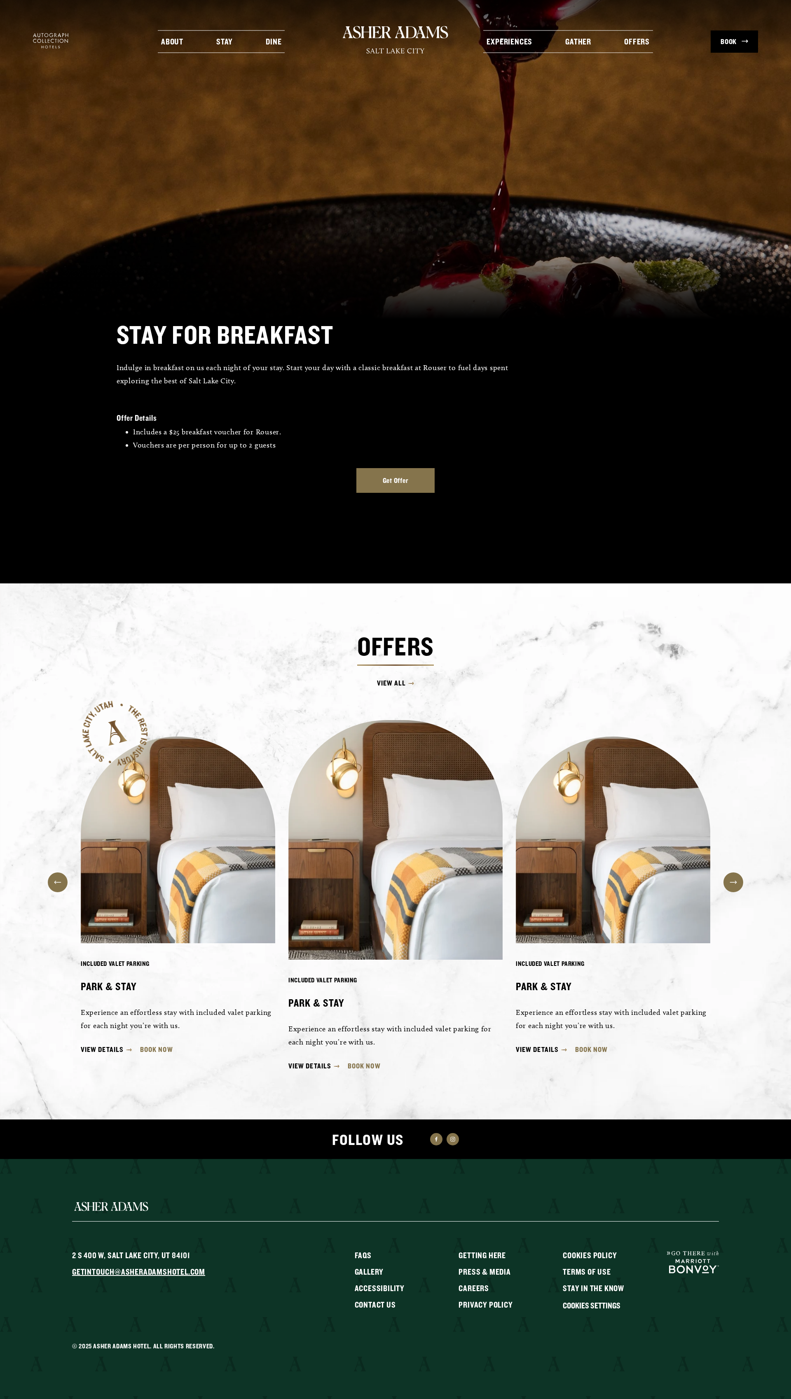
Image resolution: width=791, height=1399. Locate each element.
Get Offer (395, 480)
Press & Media (484, 1271)
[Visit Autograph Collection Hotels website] (50, 39)
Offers (637, 41)
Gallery (369, 1271)
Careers (474, 1288)
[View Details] (178, 840)
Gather (578, 41)
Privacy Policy (486, 1304)
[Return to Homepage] (396, 40)
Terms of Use (587, 1271)
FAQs (363, 1255)
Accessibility (380, 1288)
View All (391, 683)
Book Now (156, 1049)
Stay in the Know (593, 1288)
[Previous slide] (58, 882)
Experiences (509, 41)
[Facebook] (436, 1139)
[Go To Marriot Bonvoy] (693, 1261)
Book (729, 41)
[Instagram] (453, 1139)
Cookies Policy (590, 1255)
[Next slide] (733, 882)
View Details (102, 1049)
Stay (224, 41)
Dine (273, 41)
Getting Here (482, 1255)
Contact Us (375, 1304)
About (172, 41)
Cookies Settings (591, 1305)
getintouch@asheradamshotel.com (138, 1271)
